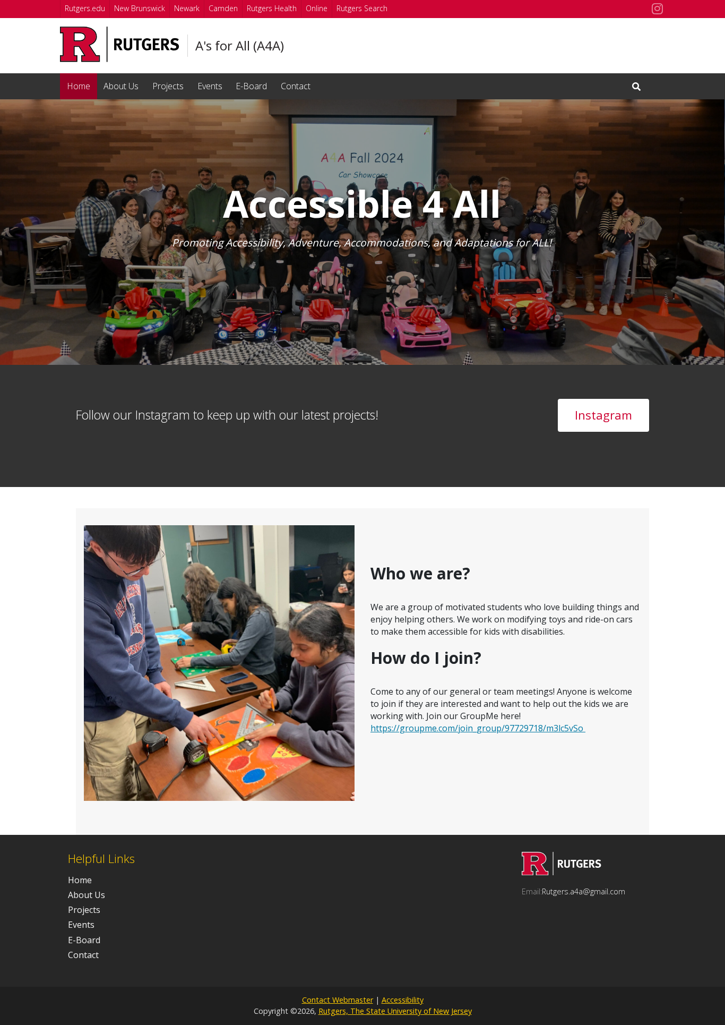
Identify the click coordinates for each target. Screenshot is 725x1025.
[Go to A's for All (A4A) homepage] (561, 872)
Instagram (603, 415)
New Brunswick (139, 8)
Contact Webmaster (337, 1000)
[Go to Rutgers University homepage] (120, 44)
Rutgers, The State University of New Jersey (395, 1011)
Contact (295, 86)
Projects (168, 86)
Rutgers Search (361, 8)
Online (316, 8)
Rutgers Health (272, 8)
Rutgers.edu (85, 8)
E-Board (251, 86)
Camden (223, 8)
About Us (121, 86)
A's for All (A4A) (239, 45)
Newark (187, 8)
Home (78, 86)
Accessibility (403, 1000)
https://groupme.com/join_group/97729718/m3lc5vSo (477, 728)
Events (209, 86)
